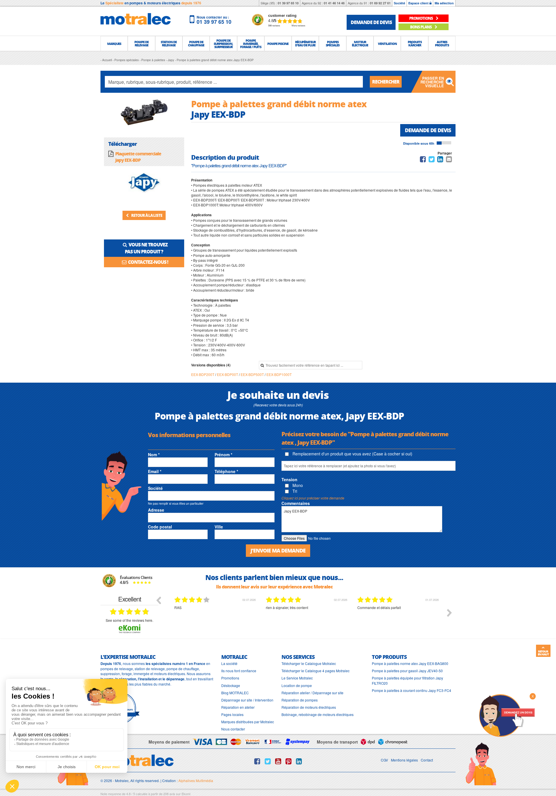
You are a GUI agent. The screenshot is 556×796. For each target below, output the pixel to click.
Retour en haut (543, 652)
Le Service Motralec (297, 677)
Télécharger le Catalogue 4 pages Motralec (315, 670)
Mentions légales (404, 759)
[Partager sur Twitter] (432, 160)
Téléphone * (226, 471)
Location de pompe (296, 685)
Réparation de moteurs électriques (308, 707)
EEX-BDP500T (253, 374)
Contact (427, 759)
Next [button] (449, 613)
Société (399, 3)
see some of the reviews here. (129, 620)
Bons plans (421, 27)
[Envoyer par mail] (449, 160)
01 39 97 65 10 (288, 3)
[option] (215, 617)
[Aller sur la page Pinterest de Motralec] (288, 761)
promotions (421, 18)
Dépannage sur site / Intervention (247, 699)
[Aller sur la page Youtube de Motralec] (278, 761)
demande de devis (371, 22)
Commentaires (295, 503)
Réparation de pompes (299, 699)
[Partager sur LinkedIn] (440, 160)
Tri (294, 491)
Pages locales (232, 714)
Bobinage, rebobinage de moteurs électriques (317, 714)
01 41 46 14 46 (334, 3)
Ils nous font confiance (238, 670)
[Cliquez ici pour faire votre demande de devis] (507, 715)
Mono (297, 485)
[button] (114, 43)
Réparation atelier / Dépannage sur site (312, 692)
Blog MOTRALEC (235, 692)
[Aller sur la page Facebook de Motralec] (257, 761)
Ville (219, 527)
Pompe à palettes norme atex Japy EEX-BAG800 (410, 663)
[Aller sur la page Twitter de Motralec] (267, 761)
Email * (154, 471)
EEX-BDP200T (203, 374)
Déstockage (230, 685)
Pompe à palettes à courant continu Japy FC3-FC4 (411, 690)
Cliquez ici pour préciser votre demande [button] (312, 497)
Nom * (154, 454)
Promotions (230, 677)
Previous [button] (158, 600)
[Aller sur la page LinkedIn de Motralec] (299, 761)
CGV (384, 759)
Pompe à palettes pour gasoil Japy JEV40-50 (407, 670)
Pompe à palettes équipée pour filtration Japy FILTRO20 (407, 680)
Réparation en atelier (238, 707)
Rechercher (385, 81)
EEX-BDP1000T (279, 374)
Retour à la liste (146, 215)
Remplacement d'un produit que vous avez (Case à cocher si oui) (351, 454)
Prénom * (223, 454)
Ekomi (186, 793)
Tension (289, 479)
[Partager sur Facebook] (423, 160)
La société (229, 663)
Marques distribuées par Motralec (247, 721)
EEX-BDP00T (228, 374)
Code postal (160, 527)
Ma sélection (444, 3)
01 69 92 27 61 (380, 3)
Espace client (418, 3)
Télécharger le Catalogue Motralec (308, 663)
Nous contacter (233, 728)
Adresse (156, 510)
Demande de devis (428, 130)
